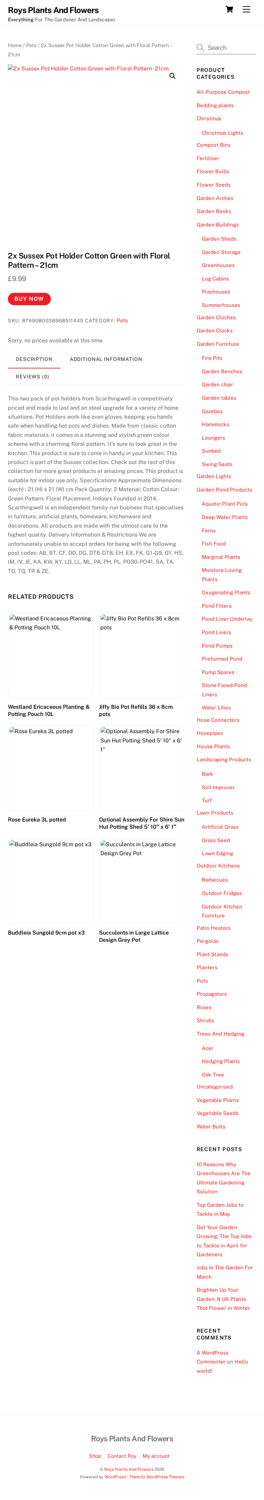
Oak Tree (213, 1075)
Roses (204, 1007)
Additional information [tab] (106, 359)
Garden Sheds (219, 239)
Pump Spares (218, 672)
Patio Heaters (214, 928)
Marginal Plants (221, 557)
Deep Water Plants (225, 517)
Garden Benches (222, 371)
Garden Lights (214, 476)
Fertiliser (208, 158)
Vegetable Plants (218, 1100)
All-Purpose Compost (223, 92)
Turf (207, 800)
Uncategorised (215, 1087)
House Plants (213, 746)
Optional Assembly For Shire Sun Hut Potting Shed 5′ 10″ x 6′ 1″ (141, 823)
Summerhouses (221, 305)
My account (156, 1456)
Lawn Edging (217, 853)
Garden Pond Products (224, 490)
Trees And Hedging (220, 1034)
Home (15, 45)
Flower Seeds (214, 185)
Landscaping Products (224, 759)
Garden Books (214, 211)
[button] (172, 76)
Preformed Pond (222, 659)
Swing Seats (217, 464)
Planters (207, 967)
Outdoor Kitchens (218, 866)
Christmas (209, 118)
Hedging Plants (221, 1061)
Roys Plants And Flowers (128, 1469)
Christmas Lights (222, 133)
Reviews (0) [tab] (33, 376)
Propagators (212, 994)
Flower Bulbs (213, 171)
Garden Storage (221, 252)
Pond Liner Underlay (227, 619)
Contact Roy (122, 1456)
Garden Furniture (218, 344)
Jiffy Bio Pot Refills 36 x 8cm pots (136, 710)
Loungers (213, 438)
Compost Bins (214, 145)
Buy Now (29, 299)
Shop (95, 1456)
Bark (207, 774)
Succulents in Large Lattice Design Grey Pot (134, 936)
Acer (207, 1048)
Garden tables (219, 398)
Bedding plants (215, 105)
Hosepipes (210, 733)
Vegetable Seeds (218, 1113)
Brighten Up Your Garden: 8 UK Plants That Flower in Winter (223, 1299)
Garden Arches (215, 198)
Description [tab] (34, 359)
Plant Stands (212, 954)
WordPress (115, 1476)
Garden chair (217, 384)
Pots (31, 45)
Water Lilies (216, 707)
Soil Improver (218, 787)
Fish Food (214, 544)
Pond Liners (216, 632)
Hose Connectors (218, 720)
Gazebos (212, 411)
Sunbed (211, 451)
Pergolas (208, 941)
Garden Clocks (215, 330)
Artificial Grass (220, 827)
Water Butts (211, 1126)
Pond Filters (217, 606)
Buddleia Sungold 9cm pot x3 (46, 932)
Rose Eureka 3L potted (37, 819)
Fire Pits (212, 358)
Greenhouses (218, 265)
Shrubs (205, 1020)
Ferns (209, 530)
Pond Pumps (217, 646)
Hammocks (215, 424)
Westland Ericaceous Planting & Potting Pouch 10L (49, 710)
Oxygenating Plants (226, 592)
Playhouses (216, 292)
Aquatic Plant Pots (225, 504)
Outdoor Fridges (222, 893)
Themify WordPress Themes (156, 1476)
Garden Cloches (216, 317)
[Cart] (229, 9)
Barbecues (215, 880)
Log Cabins (215, 279)
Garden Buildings (218, 225)
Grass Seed (216, 840)
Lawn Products (215, 813)
